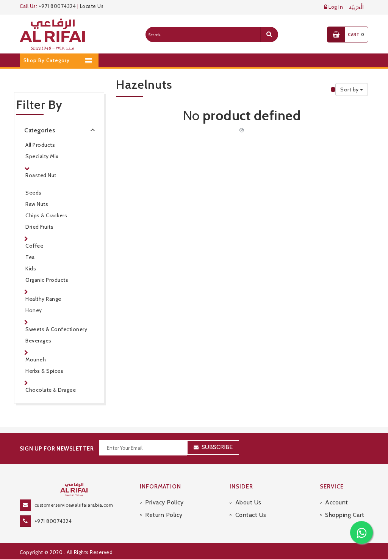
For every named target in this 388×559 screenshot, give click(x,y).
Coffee (34, 245)
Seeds (33, 192)
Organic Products (46, 279)
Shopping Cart (345, 514)
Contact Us (250, 514)
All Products (40, 144)
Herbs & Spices (44, 370)
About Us (248, 502)
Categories (39, 130)
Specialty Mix (42, 156)
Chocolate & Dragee (50, 389)
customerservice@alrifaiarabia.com (73, 505)
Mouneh (35, 359)
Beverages (38, 340)
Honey (33, 310)
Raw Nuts (36, 204)
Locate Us (92, 6)
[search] (269, 34)
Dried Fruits (39, 226)
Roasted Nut (40, 175)
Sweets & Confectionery (56, 329)
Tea (30, 257)
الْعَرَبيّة (356, 7)
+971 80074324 (57, 6)
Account (336, 502)
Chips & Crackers (46, 215)
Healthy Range (43, 298)
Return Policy (164, 514)
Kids (30, 268)
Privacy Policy (164, 502)
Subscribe (217, 447)
